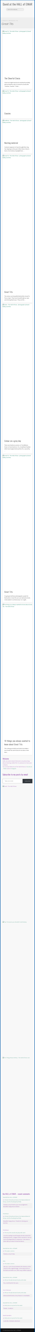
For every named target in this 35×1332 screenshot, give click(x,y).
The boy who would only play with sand (15, 1232)
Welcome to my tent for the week (13, 1305)
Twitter (19, 14)
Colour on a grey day (12, 440)
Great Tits (8, 291)
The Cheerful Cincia (12, 78)
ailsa (4, 1261)
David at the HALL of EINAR (17, 4)
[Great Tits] (17, 221)
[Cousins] (17, 100)
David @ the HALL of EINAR (10, 1197)
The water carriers (9, 1251)
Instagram (13, 768)
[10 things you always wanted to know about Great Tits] (17, 670)
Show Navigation (28, 16)
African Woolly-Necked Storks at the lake (15, 1280)
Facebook (15, 14)
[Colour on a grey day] (17, 370)
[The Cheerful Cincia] (17, 52)
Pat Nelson (6, 1213)
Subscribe (27, 781)
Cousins (7, 113)
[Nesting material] (17, 129)
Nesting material (11, 142)
